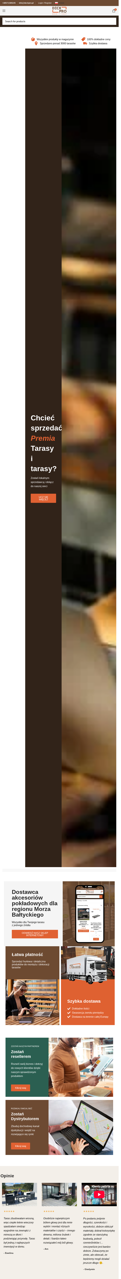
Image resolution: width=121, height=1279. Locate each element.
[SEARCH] (113, 21)
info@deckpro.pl (26, 3)
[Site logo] (59, 10)
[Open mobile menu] (4, 11)
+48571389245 (9, 3)
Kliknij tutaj (20, 1088)
